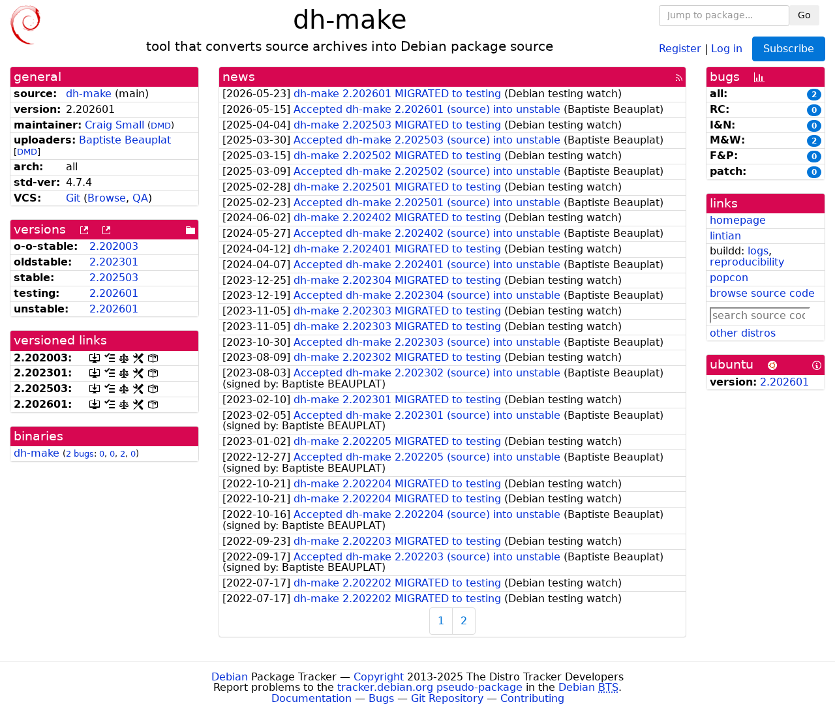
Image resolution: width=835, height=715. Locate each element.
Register (680, 48)
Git (73, 198)
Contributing (532, 698)
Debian (229, 677)
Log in (726, 48)
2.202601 (113, 293)
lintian (725, 236)
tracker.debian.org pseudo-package (430, 687)
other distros (743, 333)
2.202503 (113, 277)
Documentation (311, 698)
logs (758, 251)
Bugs (381, 698)
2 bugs (80, 454)
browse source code (762, 293)
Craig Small (114, 125)
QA (140, 198)
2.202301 (113, 262)
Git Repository (447, 698)
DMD (161, 125)
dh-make (89, 93)
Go (804, 15)
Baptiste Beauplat (125, 140)
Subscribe (788, 48)
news (238, 76)
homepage (738, 220)
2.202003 (113, 246)
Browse (106, 198)
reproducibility (747, 262)
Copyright (379, 677)
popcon (729, 277)
